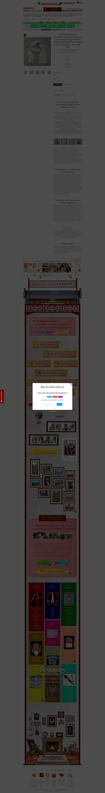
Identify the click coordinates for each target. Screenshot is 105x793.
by (53, 411)
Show (1, 396)
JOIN (59, 404)
